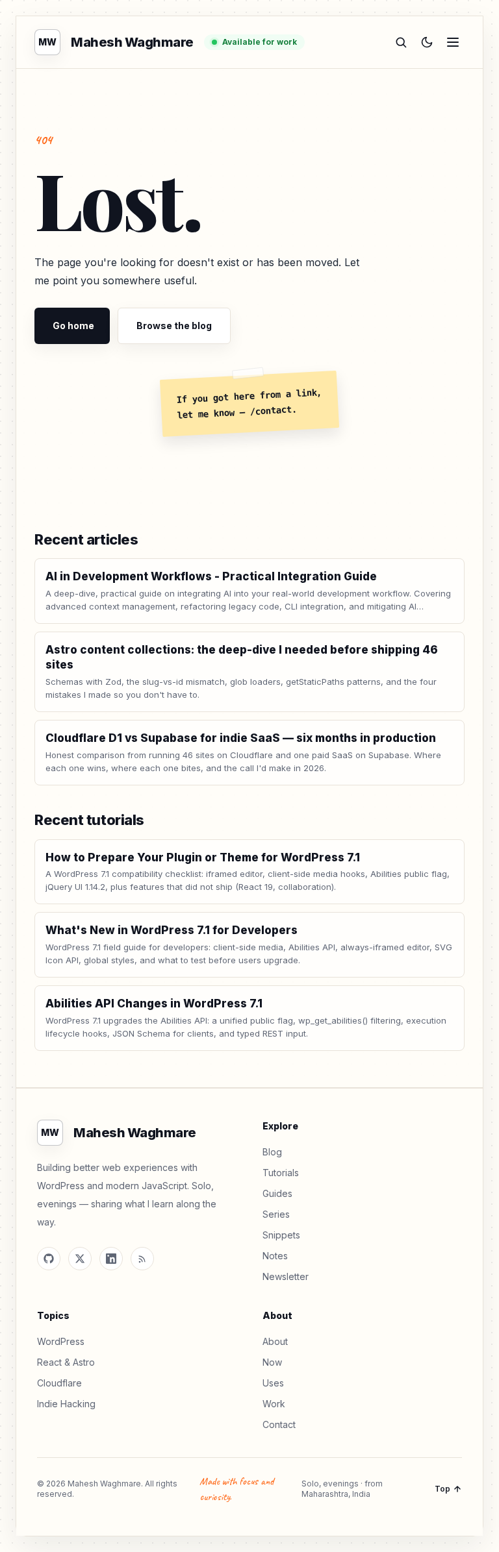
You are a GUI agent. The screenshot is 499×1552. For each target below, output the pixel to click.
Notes (275, 1255)
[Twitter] (80, 1258)
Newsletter (285, 1276)
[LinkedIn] (111, 1258)
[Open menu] (453, 42)
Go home (73, 325)
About (275, 1341)
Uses (273, 1382)
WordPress (60, 1341)
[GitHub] (48, 1258)
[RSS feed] (142, 1258)
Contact (279, 1424)
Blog (272, 1151)
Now (272, 1362)
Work (273, 1403)
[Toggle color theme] (427, 42)
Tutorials (280, 1172)
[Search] (401, 42)
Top (442, 1489)
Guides (277, 1193)
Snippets (281, 1234)
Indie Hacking (66, 1403)
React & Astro (66, 1362)
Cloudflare (59, 1382)
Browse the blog (174, 325)
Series (276, 1214)
